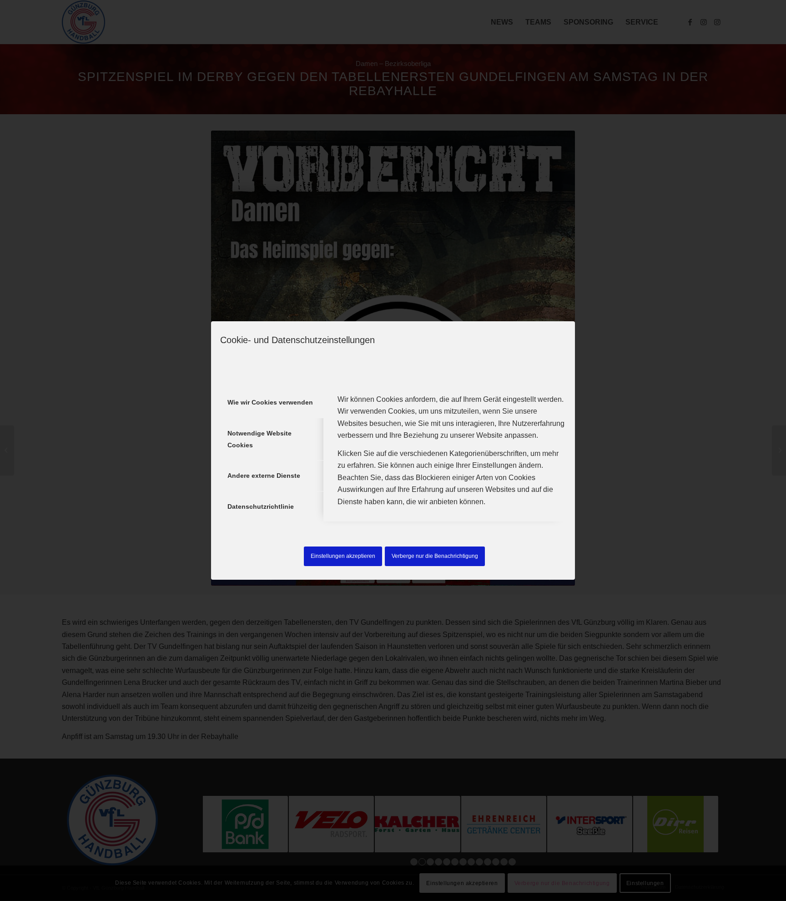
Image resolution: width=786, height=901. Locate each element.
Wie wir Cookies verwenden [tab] (270, 402)
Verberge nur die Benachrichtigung (435, 556)
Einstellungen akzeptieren (343, 556)
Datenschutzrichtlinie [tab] (260, 506)
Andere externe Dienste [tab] (263, 475)
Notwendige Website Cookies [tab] (259, 439)
